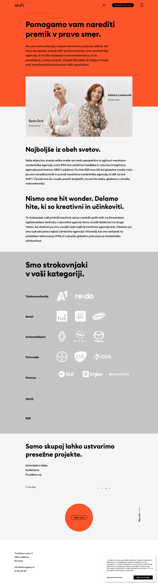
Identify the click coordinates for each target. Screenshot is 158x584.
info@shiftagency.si (24, 567)
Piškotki (150, 568)
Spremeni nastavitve (114, 577)
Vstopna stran (40, 13)
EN (104, 5)
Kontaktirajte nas (122, 5)
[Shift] (19, 5)
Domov (28, 13)
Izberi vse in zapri (143, 577)
